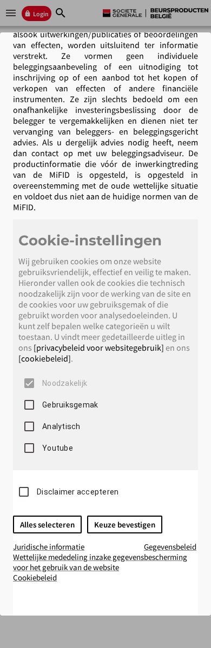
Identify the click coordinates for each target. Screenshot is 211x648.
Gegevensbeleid (170, 547)
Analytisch (61, 426)
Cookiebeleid (35, 577)
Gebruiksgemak (70, 404)
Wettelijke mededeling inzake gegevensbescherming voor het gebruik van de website (100, 562)
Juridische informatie (48, 547)
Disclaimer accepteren (77, 491)
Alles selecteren (47, 524)
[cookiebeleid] (44, 358)
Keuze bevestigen (124, 524)
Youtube (57, 448)
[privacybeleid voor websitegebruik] (99, 347)
